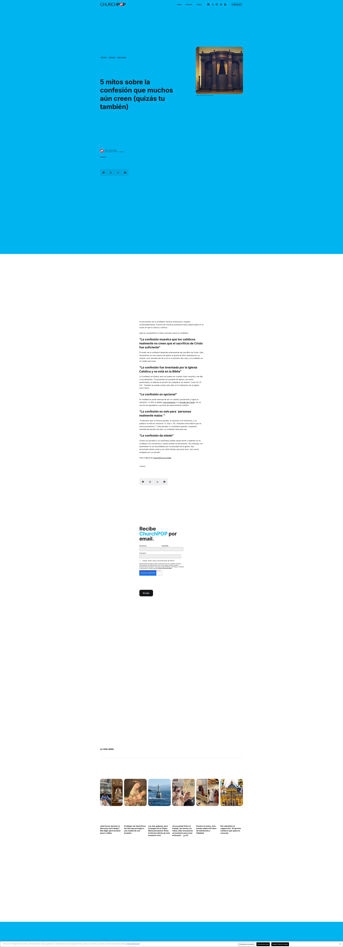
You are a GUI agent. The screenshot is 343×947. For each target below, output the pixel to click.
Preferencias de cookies (246, 944)
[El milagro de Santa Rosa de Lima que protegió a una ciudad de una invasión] (135, 792)
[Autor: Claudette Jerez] (151, 803)
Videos (199, 4)
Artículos (189, 4)
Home (179, 4)
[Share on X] (117, 172)
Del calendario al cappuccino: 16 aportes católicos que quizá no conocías (230, 829)
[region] (171, 944)
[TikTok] (221, 4)
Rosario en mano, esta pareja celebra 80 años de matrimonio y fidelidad (206, 829)
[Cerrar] (340, 944)
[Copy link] (125, 172)
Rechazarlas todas (263, 944)
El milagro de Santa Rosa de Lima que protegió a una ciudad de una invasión (135, 829)
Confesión (112, 57)
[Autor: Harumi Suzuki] (103, 803)
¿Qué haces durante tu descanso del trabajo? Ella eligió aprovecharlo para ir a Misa (110, 829)
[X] (213, 4)
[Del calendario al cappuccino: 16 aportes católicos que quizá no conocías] (231, 792)
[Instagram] (217, 4)
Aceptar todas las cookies (280, 944)
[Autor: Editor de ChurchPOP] (102, 151)
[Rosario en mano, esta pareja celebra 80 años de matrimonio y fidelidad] (207, 792)
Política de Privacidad (133, 943)
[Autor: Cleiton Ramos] (199, 803)
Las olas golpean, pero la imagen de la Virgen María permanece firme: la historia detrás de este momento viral (159, 830)
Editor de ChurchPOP (110, 150)
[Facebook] (208, 4)
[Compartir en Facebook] (103, 172)
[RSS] (225, 4)
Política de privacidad (165, 568)
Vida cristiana (121, 57)
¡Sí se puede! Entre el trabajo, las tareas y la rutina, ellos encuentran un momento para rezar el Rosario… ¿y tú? (182, 830)
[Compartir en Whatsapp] (110, 172)
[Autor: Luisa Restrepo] (127, 803)
